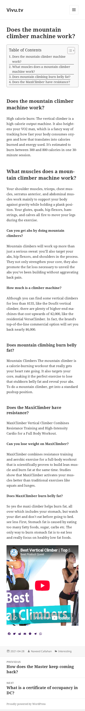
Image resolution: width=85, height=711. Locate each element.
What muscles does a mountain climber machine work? (41, 69)
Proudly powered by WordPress (26, 704)
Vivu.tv (15, 10)
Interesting (64, 651)
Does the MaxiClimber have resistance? (41, 82)
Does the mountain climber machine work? (39, 59)
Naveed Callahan (41, 651)
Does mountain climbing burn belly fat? (41, 77)
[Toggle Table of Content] (69, 50)
